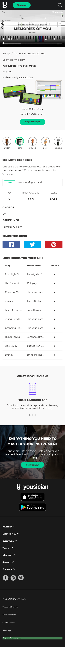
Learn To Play (9, 534)
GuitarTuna (8, 541)
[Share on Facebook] (11, 244)
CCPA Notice (9, 622)
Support (6, 562)
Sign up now (32, 465)
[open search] (59, 5)
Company (7, 569)
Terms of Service (10, 607)
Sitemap (7, 630)
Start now (22, 5)
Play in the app (32, 121)
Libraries (7, 555)
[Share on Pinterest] (53, 244)
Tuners (6, 548)
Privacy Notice (9, 615)
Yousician (7, 527)
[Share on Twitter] (32, 244)
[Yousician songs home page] (5, 5)
